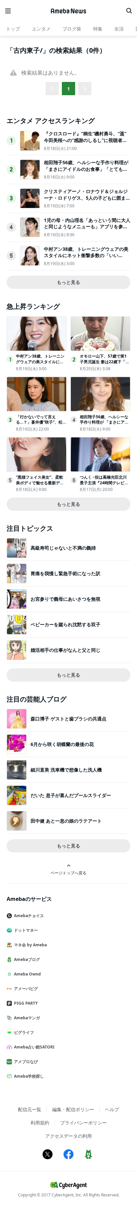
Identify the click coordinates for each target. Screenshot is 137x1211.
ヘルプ (112, 1109)
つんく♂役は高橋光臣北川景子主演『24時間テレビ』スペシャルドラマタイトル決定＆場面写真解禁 (104, 485)
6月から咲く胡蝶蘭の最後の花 (62, 744)
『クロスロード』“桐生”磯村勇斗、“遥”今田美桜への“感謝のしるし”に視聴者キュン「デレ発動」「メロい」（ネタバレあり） (86, 143)
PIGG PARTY (26, 1003)
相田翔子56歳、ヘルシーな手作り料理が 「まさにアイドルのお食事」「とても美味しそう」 (86, 168)
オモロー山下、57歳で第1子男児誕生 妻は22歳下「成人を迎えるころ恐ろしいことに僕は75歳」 (104, 364)
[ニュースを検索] (129, 11)
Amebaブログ (27, 959)
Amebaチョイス (29, 915)
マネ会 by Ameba (30, 945)
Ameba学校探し (29, 1076)
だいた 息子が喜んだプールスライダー (71, 795)
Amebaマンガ (27, 1018)
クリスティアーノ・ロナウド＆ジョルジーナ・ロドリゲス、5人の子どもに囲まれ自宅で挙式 (87, 197)
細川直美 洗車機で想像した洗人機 (66, 770)
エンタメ (41, 29)
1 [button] (68, 89)
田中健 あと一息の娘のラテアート (66, 821)
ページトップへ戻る (68, 872)
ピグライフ (24, 1032)
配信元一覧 (29, 1109)
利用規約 (40, 1122)
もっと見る (68, 282)
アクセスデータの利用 (68, 1136)
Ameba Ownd (27, 974)
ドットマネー (26, 930)
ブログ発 (72, 29)
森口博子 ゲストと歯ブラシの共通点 (68, 718)
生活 (119, 29)
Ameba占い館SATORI (34, 1047)
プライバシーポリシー (83, 1122)
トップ (13, 29)
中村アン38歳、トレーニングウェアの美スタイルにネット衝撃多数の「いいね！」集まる (86, 255)
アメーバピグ (26, 988)
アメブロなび (26, 1061)
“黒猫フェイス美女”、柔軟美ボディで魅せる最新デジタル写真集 (40, 482)
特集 (97, 29)
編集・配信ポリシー (73, 1109)
